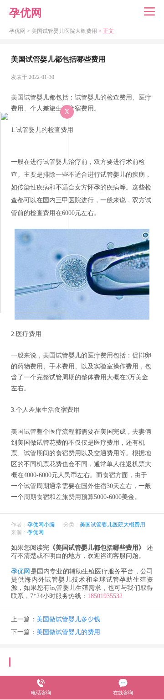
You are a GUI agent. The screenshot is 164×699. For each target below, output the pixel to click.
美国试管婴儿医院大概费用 (64, 31)
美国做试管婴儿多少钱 (68, 619)
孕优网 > (20, 31)
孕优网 (35, 532)
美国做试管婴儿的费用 (68, 632)
